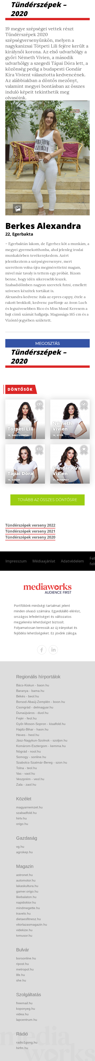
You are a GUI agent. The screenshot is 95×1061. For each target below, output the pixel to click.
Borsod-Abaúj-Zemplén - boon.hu (40, 702)
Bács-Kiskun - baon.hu (32, 685)
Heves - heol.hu (27, 735)
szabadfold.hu (26, 813)
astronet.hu (24, 875)
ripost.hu (22, 964)
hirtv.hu (21, 818)
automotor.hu (26, 880)
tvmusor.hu (24, 935)
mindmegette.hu (28, 908)
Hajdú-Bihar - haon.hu (32, 729)
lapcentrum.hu (26, 1019)
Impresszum (16, 561)
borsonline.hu (26, 958)
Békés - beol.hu (27, 696)
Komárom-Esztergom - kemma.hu (41, 746)
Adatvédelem (72, 561)
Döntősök (20, 389)
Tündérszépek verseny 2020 (30, 537)
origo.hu (22, 824)
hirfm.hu (22, 1048)
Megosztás (47, 343)
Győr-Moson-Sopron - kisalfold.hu (40, 724)
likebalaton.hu (26, 897)
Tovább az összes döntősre (47, 500)
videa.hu (22, 1014)
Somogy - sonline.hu (31, 757)
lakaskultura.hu (27, 886)
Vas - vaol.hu (25, 773)
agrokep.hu (24, 852)
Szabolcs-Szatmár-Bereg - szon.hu (41, 762)
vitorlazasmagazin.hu (31, 924)
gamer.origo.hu (27, 891)
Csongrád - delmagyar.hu (34, 707)
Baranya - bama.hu (30, 691)
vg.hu (20, 846)
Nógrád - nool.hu (28, 751)
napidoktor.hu (26, 902)
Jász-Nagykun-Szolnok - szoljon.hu (41, 740)
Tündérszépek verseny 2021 (30, 531)
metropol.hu (25, 969)
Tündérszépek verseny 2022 (30, 525)
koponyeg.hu (25, 1008)
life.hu (20, 975)
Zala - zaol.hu (26, 784)
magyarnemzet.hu (29, 807)
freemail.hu (24, 1003)
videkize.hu (24, 930)
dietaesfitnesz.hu (28, 919)
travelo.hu (23, 913)
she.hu (21, 980)
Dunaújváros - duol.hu (32, 713)
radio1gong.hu (26, 1042)
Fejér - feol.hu (26, 718)
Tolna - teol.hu (26, 768)
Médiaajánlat (43, 561)
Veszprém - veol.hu (30, 779)
